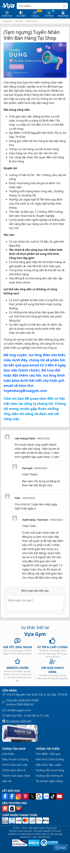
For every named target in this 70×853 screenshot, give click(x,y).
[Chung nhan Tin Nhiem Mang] (19, 842)
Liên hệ (6, 781)
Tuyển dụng (31, 21)
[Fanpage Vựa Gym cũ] (12, 796)
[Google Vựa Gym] (39, 796)
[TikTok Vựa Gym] (53, 796)
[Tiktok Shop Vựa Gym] (12, 808)
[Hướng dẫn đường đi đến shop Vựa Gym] (20, 733)
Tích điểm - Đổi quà (48, 754)
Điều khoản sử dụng (15, 759)
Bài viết (18, 21)
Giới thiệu (8, 754)
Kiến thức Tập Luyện (49, 765)
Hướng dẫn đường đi (49, 776)
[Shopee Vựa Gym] (5, 808)
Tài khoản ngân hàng (49, 781)
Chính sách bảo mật (15, 765)
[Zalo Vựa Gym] (46, 796)
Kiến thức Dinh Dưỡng (50, 759)
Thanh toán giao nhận (16, 776)
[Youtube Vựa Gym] (59, 796)
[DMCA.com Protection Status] (33, 842)
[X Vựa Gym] (32, 796)
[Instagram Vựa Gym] (19, 796)
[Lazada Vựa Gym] (19, 808)
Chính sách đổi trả (13, 770)
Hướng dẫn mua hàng (50, 770)
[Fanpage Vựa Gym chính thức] (5, 796)
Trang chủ (6, 21)
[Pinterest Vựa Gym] (25, 796)
